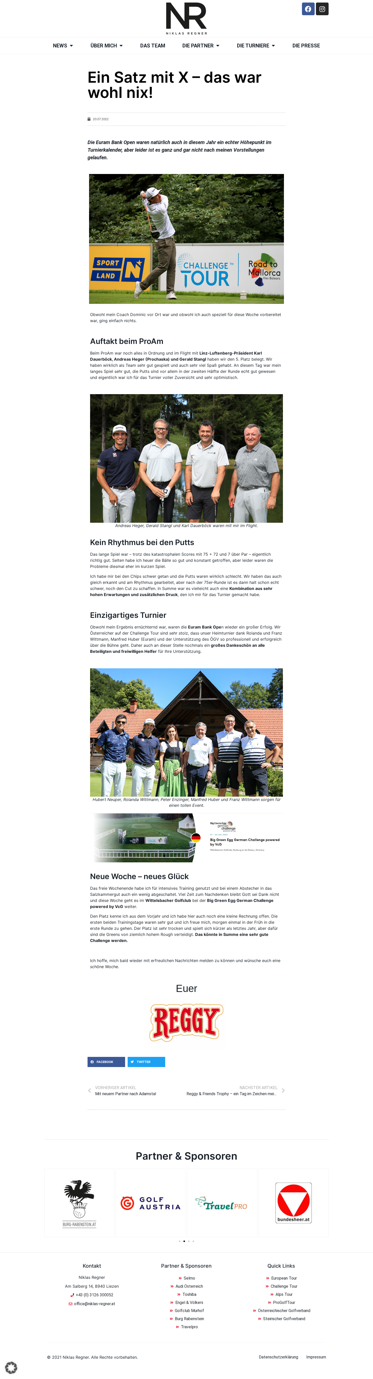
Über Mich (104, 46)
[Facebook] (308, 9)
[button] (106, 1062)
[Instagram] (322, 9)
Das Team (152, 46)
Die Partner (198, 46)
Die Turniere (253, 46)
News (60, 46)
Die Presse (306, 46)
